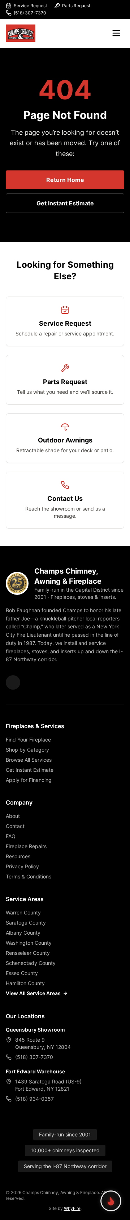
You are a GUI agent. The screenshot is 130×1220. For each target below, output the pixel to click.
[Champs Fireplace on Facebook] (13, 682)
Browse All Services (29, 760)
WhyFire (72, 1208)
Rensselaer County (28, 953)
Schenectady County (31, 963)
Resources (18, 856)
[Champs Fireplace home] (20, 33)
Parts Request (76, 5)
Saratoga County (26, 923)
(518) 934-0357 (34, 1099)
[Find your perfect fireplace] (110, 1200)
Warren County (23, 912)
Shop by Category (27, 750)
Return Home (65, 179)
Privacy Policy (22, 866)
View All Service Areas (33, 993)
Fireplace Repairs (26, 846)
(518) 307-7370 (30, 12)
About (13, 816)
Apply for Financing (29, 780)
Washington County (29, 943)
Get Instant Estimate (65, 203)
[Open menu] (116, 33)
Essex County (22, 973)
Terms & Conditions (28, 876)
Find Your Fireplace (28, 739)
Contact (15, 826)
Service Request (30, 5)
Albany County (23, 933)
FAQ (11, 836)
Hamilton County (25, 983)
